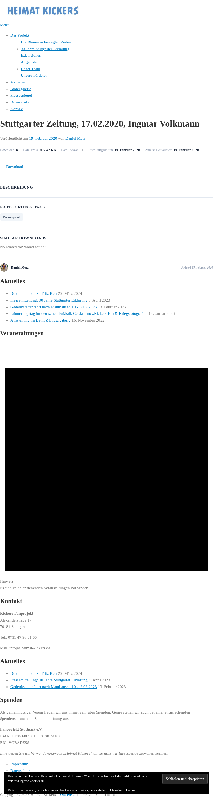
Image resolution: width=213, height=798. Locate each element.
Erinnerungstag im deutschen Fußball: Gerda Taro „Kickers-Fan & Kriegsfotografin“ (79, 313)
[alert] (106, 467)
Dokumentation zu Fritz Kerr (33, 293)
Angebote (29, 62)
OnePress (67, 795)
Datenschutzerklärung (122, 790)
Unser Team (30, 69)
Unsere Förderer (34, 75)
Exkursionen (31, 55)
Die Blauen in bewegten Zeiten (46, 42)
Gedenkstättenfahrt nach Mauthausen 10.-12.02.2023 (53, 307)
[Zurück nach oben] (2, 788)
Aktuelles (18, 82)
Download (14, 167)
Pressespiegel (21, 95)
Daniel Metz (75, 138)
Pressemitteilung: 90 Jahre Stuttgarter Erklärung (49, 300)
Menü (4, 25)
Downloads (19, 102)
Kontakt (16, 109)
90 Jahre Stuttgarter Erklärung (45, 49)
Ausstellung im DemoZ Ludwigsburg (40, 320)
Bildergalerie (20, 89)
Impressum (19, 764)
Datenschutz (20, 771)
